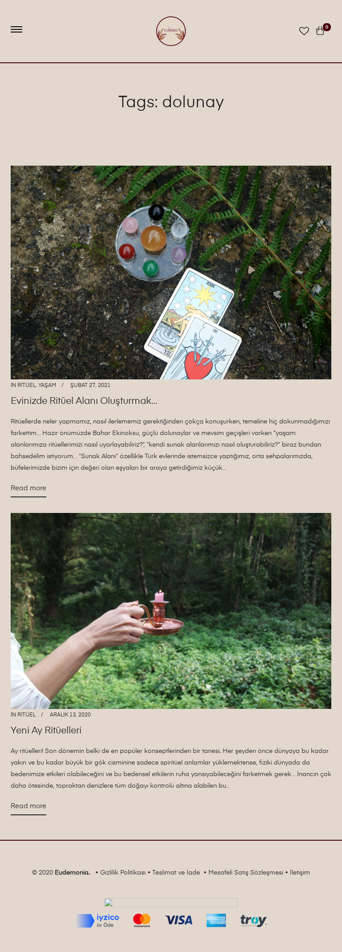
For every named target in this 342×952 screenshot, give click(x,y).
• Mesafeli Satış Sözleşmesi (243, 873)
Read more (28, 490)
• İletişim (297, 873)
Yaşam (47, 385)
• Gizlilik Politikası (120, 873)
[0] (320, 31)
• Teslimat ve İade (173, 873)
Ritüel (26, 385)
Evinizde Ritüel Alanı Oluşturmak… (84, 401)
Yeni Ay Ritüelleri (46, 731)
